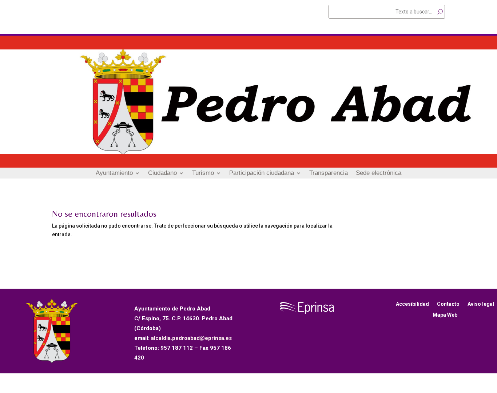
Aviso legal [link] (481, 304)
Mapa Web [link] (445, 315)
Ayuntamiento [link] (114, 173)
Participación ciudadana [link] (261, 173)
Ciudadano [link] (162, 173)
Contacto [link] (448, 304)
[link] (248, 152)
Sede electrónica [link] (378, 173)
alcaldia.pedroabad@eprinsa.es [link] (191, 338)
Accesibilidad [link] (412, 304)
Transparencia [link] (328, 173)
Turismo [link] (203, 173)
